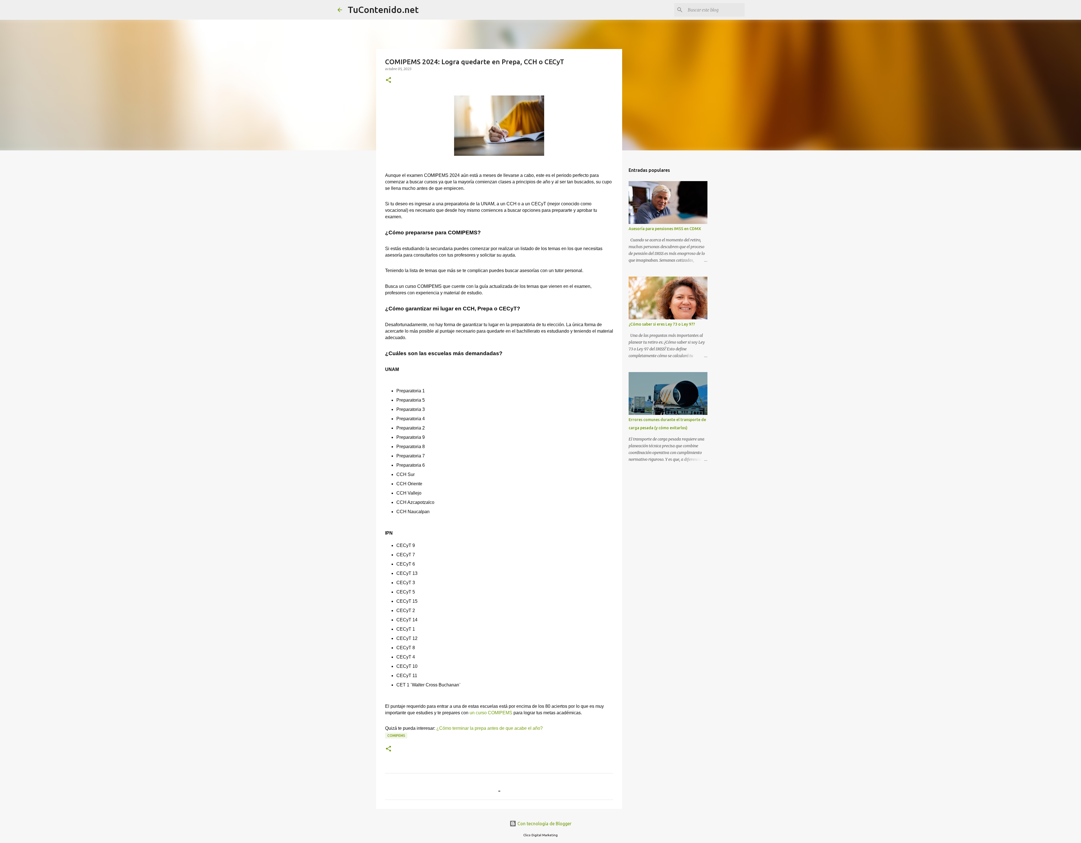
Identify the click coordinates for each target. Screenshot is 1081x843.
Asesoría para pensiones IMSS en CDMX (665, 228)
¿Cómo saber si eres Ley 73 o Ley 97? (662, 324)
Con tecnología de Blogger (543, 823)
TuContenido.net (383, 10)
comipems (396, 735)
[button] (388, 80)
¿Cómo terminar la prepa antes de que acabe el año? (489, 728)
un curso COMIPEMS (491, 712)
